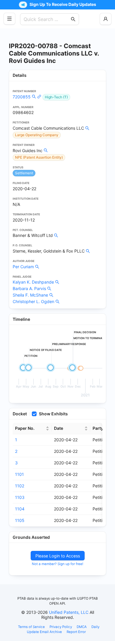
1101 (19, 474)
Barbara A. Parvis (29, 288)
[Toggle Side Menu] (9, 19)
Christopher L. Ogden (33, 301)
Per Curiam (23, 266)
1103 (19, 497)
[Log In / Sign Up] (105, 19)
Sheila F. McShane (30, 294)
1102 (19, 485)
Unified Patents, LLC (68, 612)
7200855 (22, 96)
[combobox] (47, 19)
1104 (19, 508)
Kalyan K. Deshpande (33, 281)
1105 (19, 520)
